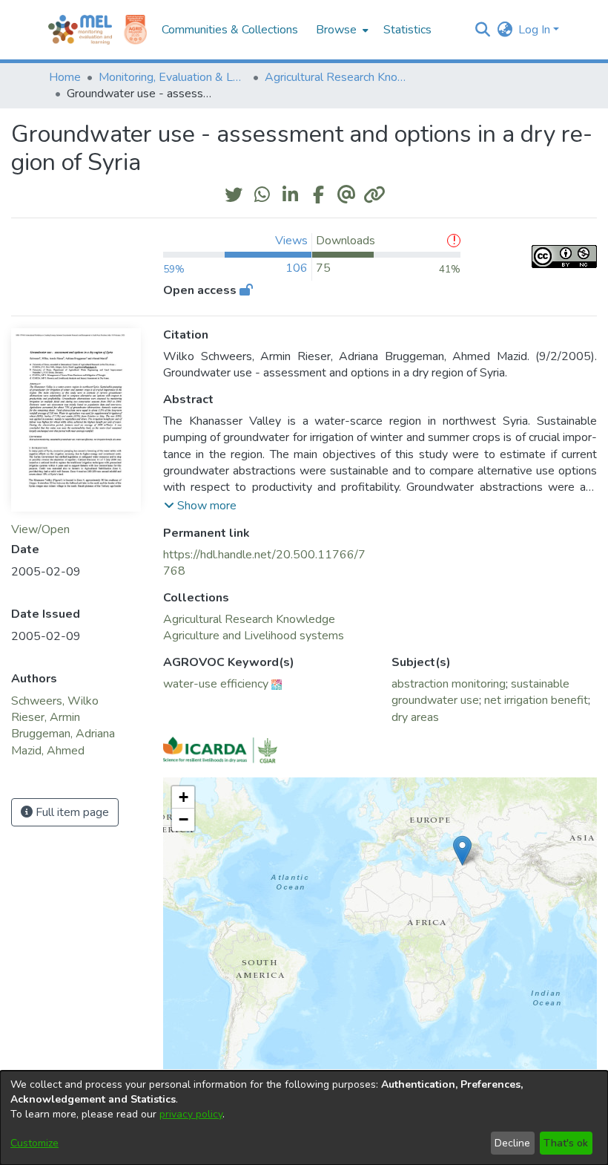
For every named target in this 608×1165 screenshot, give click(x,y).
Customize (34, 1143)
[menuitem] (341, 29)
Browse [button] (336, 30)
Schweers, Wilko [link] (55, 701)
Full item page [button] (71, 812)
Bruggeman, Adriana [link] (63, 733)
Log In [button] (535, 30)
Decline (512, 1143)
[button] (482, 30)
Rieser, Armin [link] (45, 717)
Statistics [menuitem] (407, 30)
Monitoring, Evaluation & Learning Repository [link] (173, 77)
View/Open (40, 529)
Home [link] (65, 77)
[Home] (80, 30)
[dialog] (304, 1118)
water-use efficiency (215, 684)
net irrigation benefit (536, 700)
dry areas (415, 717)
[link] (249, 619)
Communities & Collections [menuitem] (230, 30)
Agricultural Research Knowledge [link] (339, 77)
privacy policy (190, 1114)
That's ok (565, 1143)
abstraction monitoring (448, 684)
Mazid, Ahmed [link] (48, 751)
